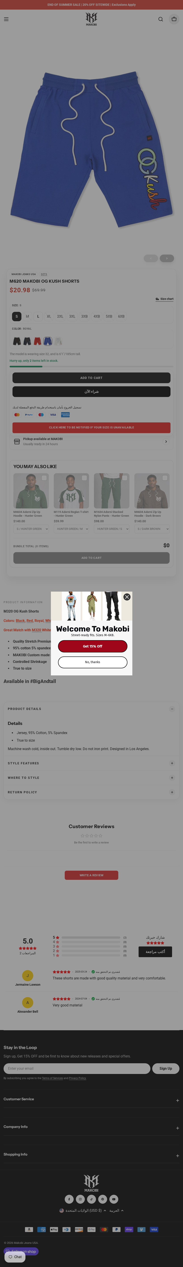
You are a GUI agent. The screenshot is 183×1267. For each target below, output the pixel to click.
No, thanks (92, 662)
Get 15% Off (92, 646)
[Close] (127, 597)
